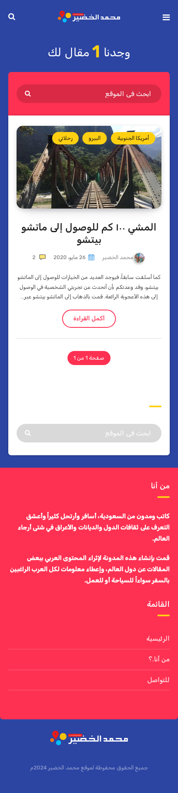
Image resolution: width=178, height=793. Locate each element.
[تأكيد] (29, 93)
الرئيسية (158, 638)
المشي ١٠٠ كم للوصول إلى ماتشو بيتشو (88, 233)
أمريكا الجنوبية (133, 138)
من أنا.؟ (159, 659)
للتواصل (158, 680)
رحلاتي (65, 138)
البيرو (95, 138)
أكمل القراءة (88, 318)
